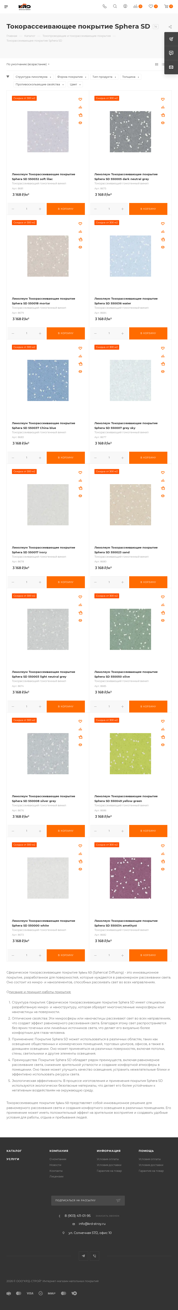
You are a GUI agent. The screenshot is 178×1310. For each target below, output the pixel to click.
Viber (94, 1256)
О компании (57, 1159)
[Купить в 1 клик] (80, 114)
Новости (55, 1165)
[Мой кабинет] (125, 7)
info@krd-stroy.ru (92, 1224)
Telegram (83, 1256)
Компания (58, 1151)
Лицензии (56, 1176)
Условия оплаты (108, 1159)
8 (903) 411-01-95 (78, 1215)
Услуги (13, 1159)
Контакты (56, 1170)
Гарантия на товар (109, 1170)
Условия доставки (109, 1165)
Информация (109, 1151)
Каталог (14, 1151)
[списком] (163, 64)
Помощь (146, 1151)
